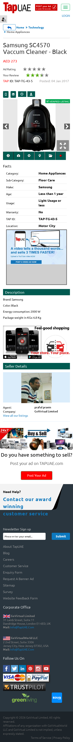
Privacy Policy (61, 738)
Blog (6, 553)
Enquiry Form (12, 572)
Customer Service (15, 565)
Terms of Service (41, 738)
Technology (36, 27)
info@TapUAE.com (22, 627)
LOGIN (66, 15)
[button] (6, 126)
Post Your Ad (36, 475)
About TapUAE (13, 546)
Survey (8, 591)
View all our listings (15, 415)
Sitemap (9, 585)
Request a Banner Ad (18, 578)
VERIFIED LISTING (59, 101)
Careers (8, 559)
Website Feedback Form (20, 598)
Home (20, 27)
